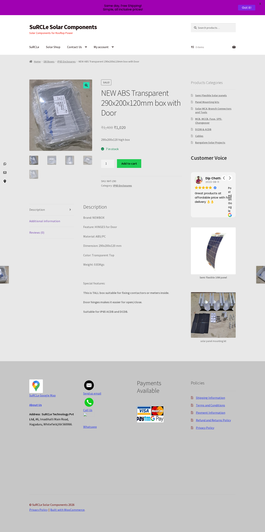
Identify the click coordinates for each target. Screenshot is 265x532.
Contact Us (74, 47)
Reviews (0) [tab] (36, 232)
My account (101, 47)
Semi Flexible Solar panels (211, 95)
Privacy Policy (205, 428)
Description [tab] (37, 210)
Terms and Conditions (210, 405)
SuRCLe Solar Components (63, 27)
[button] (86, 85)
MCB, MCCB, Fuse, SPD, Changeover (208, 120)
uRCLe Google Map (43, 395)
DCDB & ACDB (203, 129)
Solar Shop (53, 47)
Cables (199, 136)
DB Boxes (49, 61)
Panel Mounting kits (207, 102)
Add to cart (129, 163)
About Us (35, 405)
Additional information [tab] (44, 221)
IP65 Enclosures (66, 61)
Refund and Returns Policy (213, 420)
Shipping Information (210, 398)
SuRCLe (34, 47)
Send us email (92, 393)
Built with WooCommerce (67, 510)
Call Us (87, 410)
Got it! (246, 7)
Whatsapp (90, 427)
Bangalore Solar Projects (210, 142)
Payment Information (210, 413)
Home (37, 61)
